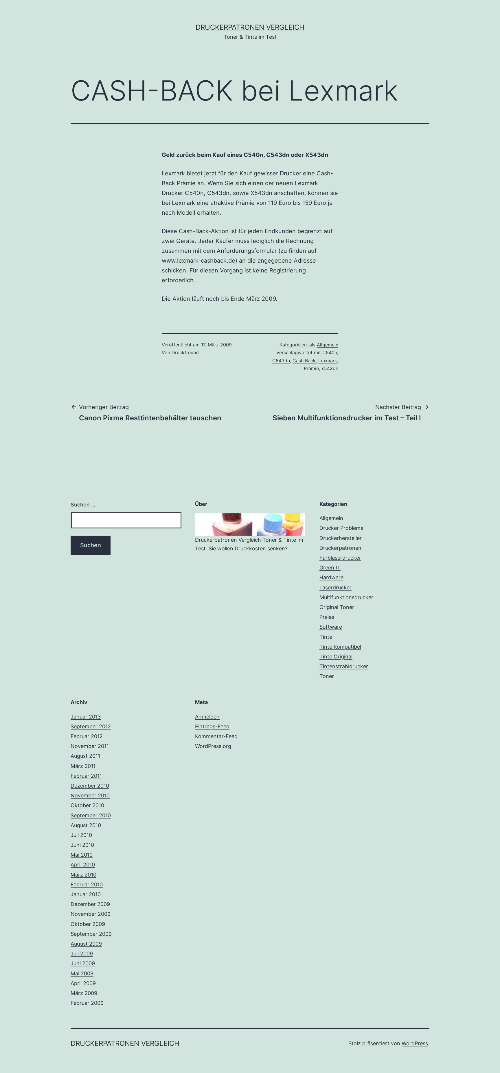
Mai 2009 (82, 973)
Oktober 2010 (87, 805)
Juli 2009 (82, 954)
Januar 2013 (86, 717)
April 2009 (83, 983)
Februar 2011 (86, 776)
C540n (329, 352)
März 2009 (84, 993)
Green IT (330, 568)
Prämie (311, 368)
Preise (326, 617)
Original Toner (336, 607)
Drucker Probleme (341, 528)
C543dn (281, 360)
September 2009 (91, 934)
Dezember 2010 (90, 786)
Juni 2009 (83, 963)
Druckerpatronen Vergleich (250, 27)
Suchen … (83, 505)
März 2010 (83, 875)
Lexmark (327, 360)
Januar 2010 (86, 894)
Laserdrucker (335, 587)
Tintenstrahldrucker (343, 666)
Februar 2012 (87, 736)
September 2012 (91, 726)
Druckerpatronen (340, 548)
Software (330, 627)
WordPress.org (213, 746)
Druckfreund (185, 352)
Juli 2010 (81, 835)
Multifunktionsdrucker (346, 597)
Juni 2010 (82, 845)
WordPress (415, 1043)
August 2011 (85, 756)
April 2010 (83, 865)
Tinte (325, 637)
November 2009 (91, 914)
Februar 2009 (87, 1003)
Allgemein (327, 345)
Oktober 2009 (88, 924)
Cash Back (304, 360)
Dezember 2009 (90, 904)
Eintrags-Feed (212, 726)
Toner (326, 676)
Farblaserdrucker (340, 558)
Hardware (331, 577)
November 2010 (90, 795)
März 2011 (83, 766)
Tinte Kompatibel (340, 647)
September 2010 (91, 815)
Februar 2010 (87, 884)
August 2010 (86, 825)
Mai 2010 (82, 855)
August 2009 (86, 944)
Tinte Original (335, 657)
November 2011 (90, 746)
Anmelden (207, 717)
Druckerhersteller (340, 538)
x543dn (329, 368)
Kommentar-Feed (216, 736)
